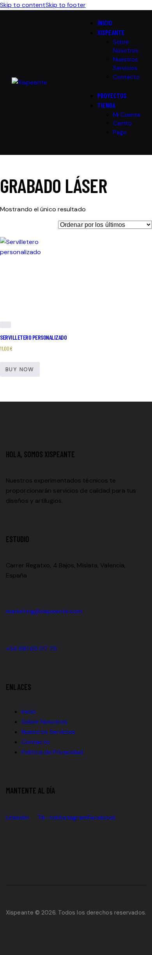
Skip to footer (66, 5)
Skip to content (23, 5)
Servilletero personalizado (33, 337)
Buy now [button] (19, 369)
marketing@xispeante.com (44, 611)
